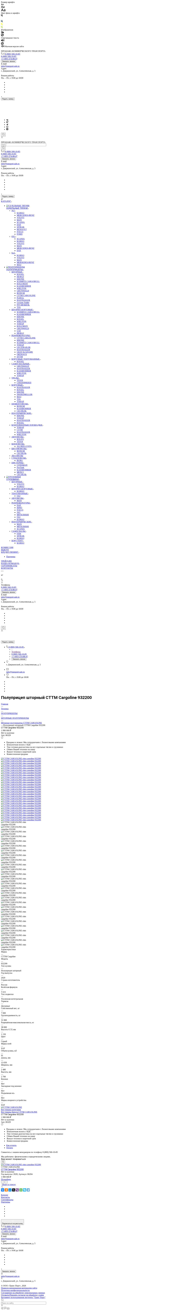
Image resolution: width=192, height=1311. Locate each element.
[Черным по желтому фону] (2, 24)
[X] (13, 1189)
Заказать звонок (8, 61)
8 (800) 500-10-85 (12, 54)
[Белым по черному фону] (2, 19)
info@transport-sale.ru (10, 66)
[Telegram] (7, 124)
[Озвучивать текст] (2, 41)
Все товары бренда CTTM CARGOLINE (19, 1112)
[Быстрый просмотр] (3, 1161)
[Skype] (24, 1189)
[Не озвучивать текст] (2, 44)
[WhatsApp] (20, 1189)
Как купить (11, 1145)
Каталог (4, 1195)
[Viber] (17, 1189)
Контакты (5, 1197)
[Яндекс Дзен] (7, 129)
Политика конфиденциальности (15, 1290)
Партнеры (10, 556)
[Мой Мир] (9, 1189)
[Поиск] (3, 134)
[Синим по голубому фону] (2, 22)
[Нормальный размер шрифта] (3, 7)
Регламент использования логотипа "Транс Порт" (23, 1297)
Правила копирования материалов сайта (19, 1288)
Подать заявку (8, 99)
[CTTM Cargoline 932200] (21, 758)
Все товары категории (11, 1110)
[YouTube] (7, 127)
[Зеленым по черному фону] (2, 27)
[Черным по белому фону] (2, 16)
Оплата (9, 1148)
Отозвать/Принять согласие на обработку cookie (22, 1295)
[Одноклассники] (6, 1189)
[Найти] (3, 148)
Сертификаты (7, 1200)
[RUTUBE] (7, 122)
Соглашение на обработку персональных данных (23, 1293)
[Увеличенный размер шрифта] (3, 11)
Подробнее (6, 1179)
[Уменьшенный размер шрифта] (2, 4)
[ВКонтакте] (7, 120)
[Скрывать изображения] (2, 35)
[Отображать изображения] (2, 32)
